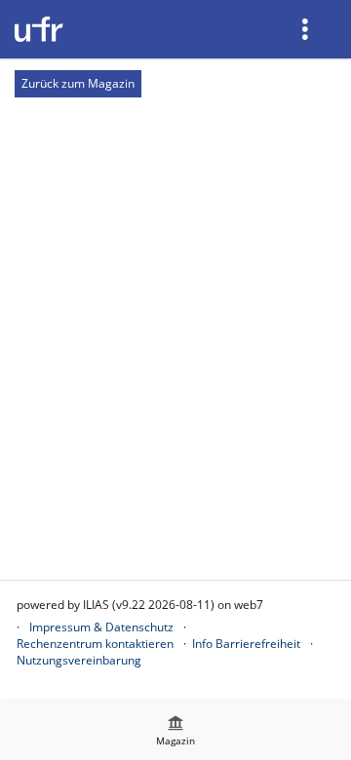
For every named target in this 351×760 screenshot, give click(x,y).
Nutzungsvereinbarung (79, 660)
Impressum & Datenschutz (101, 627)
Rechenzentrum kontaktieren (95, 643)
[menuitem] (307, 29)
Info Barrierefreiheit (246, 643)
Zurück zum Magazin (78, 83)
